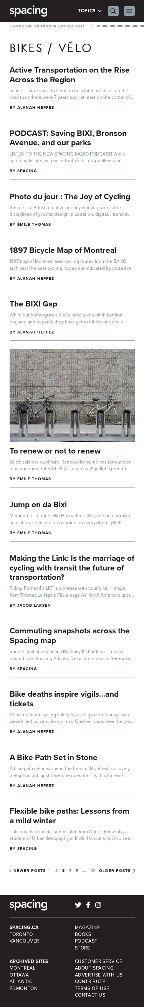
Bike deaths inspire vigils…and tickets (64, 698)
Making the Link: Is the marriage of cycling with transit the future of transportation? (72, 567)
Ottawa (19, 974)
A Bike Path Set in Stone (54, 757)
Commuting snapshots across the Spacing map (70, 635)
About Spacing (94, 968)
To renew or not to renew (55, 451)
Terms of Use (92, 988)
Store (82, 947)
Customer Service (98, 961)
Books (83, 934)
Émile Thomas (34, 224)
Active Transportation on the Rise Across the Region (70, 74)
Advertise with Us (99, 974)
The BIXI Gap (33, 304)
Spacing (27, 171)
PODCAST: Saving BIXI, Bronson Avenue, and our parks (68, 138)
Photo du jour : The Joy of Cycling (70, 196)
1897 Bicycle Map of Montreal (63, 250)
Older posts (115, 870)
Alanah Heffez (36, 107)
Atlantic (21, 981)
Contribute (90, 981)
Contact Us (90, 995)
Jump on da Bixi (38, 504)
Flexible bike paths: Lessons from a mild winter (69, 815)
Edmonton (24, 988)
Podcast (86, 941)
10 (92, 870)
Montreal (23, 968)
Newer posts (29, 870)
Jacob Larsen (34, 605)
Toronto (21, 934)
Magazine (87, 927)
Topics (87, 11)
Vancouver (25, 941)
